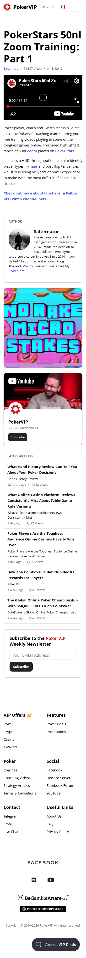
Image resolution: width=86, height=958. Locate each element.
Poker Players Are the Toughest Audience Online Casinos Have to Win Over (40, 540)
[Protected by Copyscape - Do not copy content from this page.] (43, 909)
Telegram (11, 817)
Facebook (54, 771)
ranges (32, 167)
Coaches (10, 771)
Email (8, 824)
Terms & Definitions (20, 794)
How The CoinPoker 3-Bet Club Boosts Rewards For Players (40, 576)
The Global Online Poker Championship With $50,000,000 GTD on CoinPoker (42, 604)
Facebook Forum (60, 786)
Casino (9, 740)
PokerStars (64, 151)
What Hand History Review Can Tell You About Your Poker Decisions (42, 470)
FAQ (50, 824)
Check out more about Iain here (32, 194)
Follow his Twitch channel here (41, 197)
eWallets (10, 748)
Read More (16, 271)
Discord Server (58, 778)
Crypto (9, 732)
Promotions (56, 732)
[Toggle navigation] (75, 7)
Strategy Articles (17, 786)
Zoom (32, 151)
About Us (54, 817)
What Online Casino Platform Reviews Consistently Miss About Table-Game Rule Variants (41, 501)
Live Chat (11, 832)
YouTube (53, 794)
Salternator (12, 69)
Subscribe (18, 437)
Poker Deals (56, 725)
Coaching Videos (17, 778)
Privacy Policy (58, 832)
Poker (8, 725)
